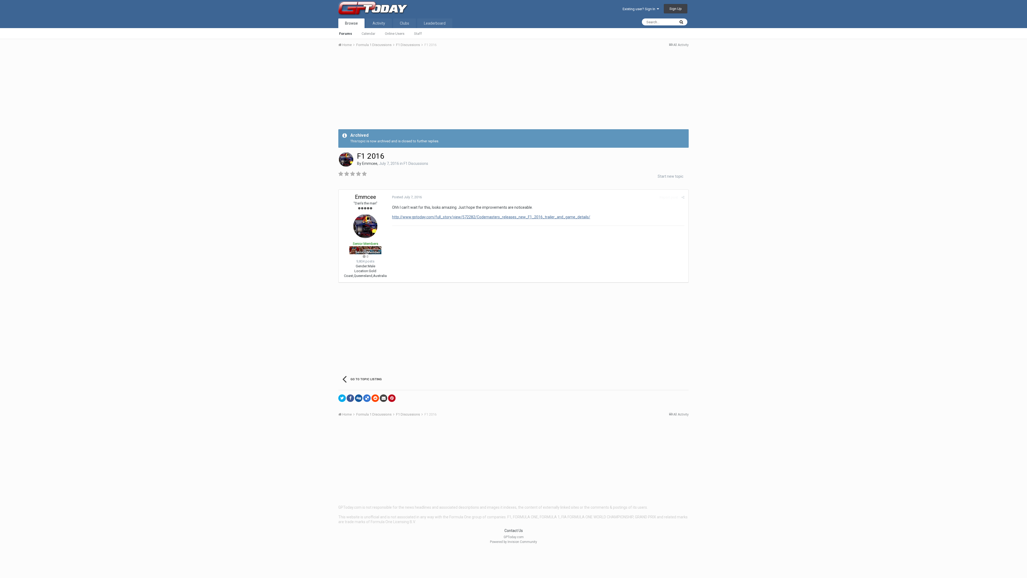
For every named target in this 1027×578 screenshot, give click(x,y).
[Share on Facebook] (350, 398)
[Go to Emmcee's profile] (346, 159)
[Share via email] (383, 398)
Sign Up (675, 9)
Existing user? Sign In (640, 9)
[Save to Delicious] (367, 398)
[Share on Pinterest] (392, 398)
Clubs (404, 23)
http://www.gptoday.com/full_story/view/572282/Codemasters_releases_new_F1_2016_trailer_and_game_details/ (491, 217)
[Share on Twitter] (342, 398)
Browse (351, 23)
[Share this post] (682, 197)
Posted (407, 197)
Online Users (394, 34)
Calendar (368, 34)
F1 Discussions (416, 163)
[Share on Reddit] (375, 398)
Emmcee (369, 163)
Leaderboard (435, 23)
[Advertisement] (513, 91)
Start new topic (670, 176)
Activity (379, 23)
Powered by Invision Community (513, 542)
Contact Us (513, 530)
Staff (418, 34)
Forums (345, 34)
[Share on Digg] (358, 398)
